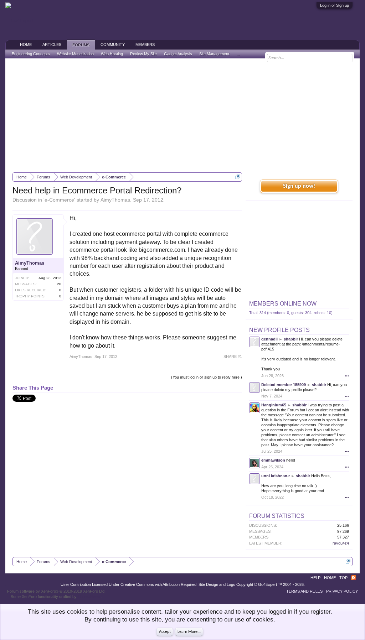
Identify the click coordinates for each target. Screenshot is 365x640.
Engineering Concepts (31, 54)
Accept (165, 632)
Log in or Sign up (334, 5)
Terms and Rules (304, 591)
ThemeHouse (89, 596)
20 (59, 284)
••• (347, 376)
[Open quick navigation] (237, 177)
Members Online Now (283, 304)
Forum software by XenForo (56, 591)
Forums (80, 45)
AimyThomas (115, 200)
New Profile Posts (279, 330)
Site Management (214, 54)
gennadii (269, 339)
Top (343, 578)
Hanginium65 (273, 405)
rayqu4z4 (341, 543)
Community (113, 44)
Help (315, 578)
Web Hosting (112, 54)
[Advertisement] (182, 115)
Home (26, 44)
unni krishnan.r (275, 476)
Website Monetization (75, 54)
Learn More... (189, 632)
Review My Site (143, 54)
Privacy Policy (342, 591)
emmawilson (273, 460)
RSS (353, 577)
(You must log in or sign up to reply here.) (206, 377)
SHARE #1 (232, 356)
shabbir (291, 339)
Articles (51, 44)
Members (145, 44)
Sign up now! (299, 186)
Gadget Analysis (178, 54)
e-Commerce (59, 200)
